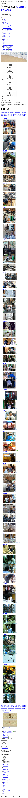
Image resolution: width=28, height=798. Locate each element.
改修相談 (5, 38)
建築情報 (5, 39)
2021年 (19, 112)
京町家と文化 (6, 36)
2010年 (5, 115)
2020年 (23, 112)
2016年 (10, 114)
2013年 (21, 114)
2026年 (2, 112)
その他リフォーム (8, 29)
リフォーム (6, 775)
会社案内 (5, 20)
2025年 (5, 112)
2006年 (19, 115)
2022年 (16, 112)
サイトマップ (6, 790)
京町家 (6, 26)
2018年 (3, 114)
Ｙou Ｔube (5, 737)
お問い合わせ (6, 33)
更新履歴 (5, 735)
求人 (4, 40)
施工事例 (5, 23)
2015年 (14, 114)
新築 (5, 30)
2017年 (7, 114)
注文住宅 (5, 777)
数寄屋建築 (7, 25)
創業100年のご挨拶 (8, 46)
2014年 (17, 114)
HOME (5, 793)
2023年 (12, 112)
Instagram (5, 49)
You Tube (5, 50)
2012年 (24, 114)
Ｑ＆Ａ (4, 43)
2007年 (16, 115)
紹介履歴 (5, 734)
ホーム (5, 19)
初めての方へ (6, 35)
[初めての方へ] (7, 15)
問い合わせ (6, 792)
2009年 (9, 115)
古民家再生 (7, 28)
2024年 (9, 112)
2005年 (23, 115)
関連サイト (6, 42)
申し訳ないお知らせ (8, 45)
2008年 (12, 115)
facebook (5, 47)
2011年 (2, 115)
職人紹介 (5, 22)
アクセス (5, 32)
